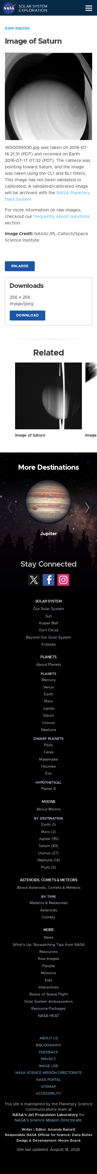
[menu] (89, 8)
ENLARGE (19, 266)
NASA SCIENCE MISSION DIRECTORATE (48, 1073)
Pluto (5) (48, 867)
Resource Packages (48, 1009)
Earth (48, 694)
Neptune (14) (48, 860)
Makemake (48, 759)
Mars (48, 701)
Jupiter (48, 533)
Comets (48, 917)
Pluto (48, 745)
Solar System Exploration (29, 8)
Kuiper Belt (48, 623)
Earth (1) (48, 825)
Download (27, 315)
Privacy (48, 1059)
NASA (7, 8)
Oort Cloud (48, 630)
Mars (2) (48, 832)
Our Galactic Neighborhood (29, 20)
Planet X (48, 789)
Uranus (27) (48, 853)
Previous (10, 508)
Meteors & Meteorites (49, 903)
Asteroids (48, 910)
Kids (48, 980)
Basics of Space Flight (48, 994)
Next (86, 508)
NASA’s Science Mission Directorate (48, 1120)
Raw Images (17, 28)
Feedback (48, 1052)
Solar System (48, 601)
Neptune (48, 730)
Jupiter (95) (49, 839)
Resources (48, 952)
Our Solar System (48, 609)
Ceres (49, 752)
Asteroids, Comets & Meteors (48, 880)
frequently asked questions (61, 216)
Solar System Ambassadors (48, 1002)
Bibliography (48, 1045)
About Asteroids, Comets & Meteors (49, 888)
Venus (48, 687)
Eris (48, 773)
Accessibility (48, 1093)
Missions (48, 973)
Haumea (48, 766)
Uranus (48, 723)
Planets (48, 657)
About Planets (48, 665)
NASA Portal (48, 1080)
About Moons (48, 809)
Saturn (48, 715)
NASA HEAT (48, 1016)
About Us (48, 1038)
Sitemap (48, 1087)
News (48, 937)
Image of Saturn (30, 435)
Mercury (48, 680)
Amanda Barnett (61, 1129)
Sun (48, 616)
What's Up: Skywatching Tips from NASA (49, 945)
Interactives (49, 987)
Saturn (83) (48, 846)
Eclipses (48, 644)
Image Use (48, 1066)
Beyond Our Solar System (48, 637)
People (48, 966)
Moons (48, 802)
